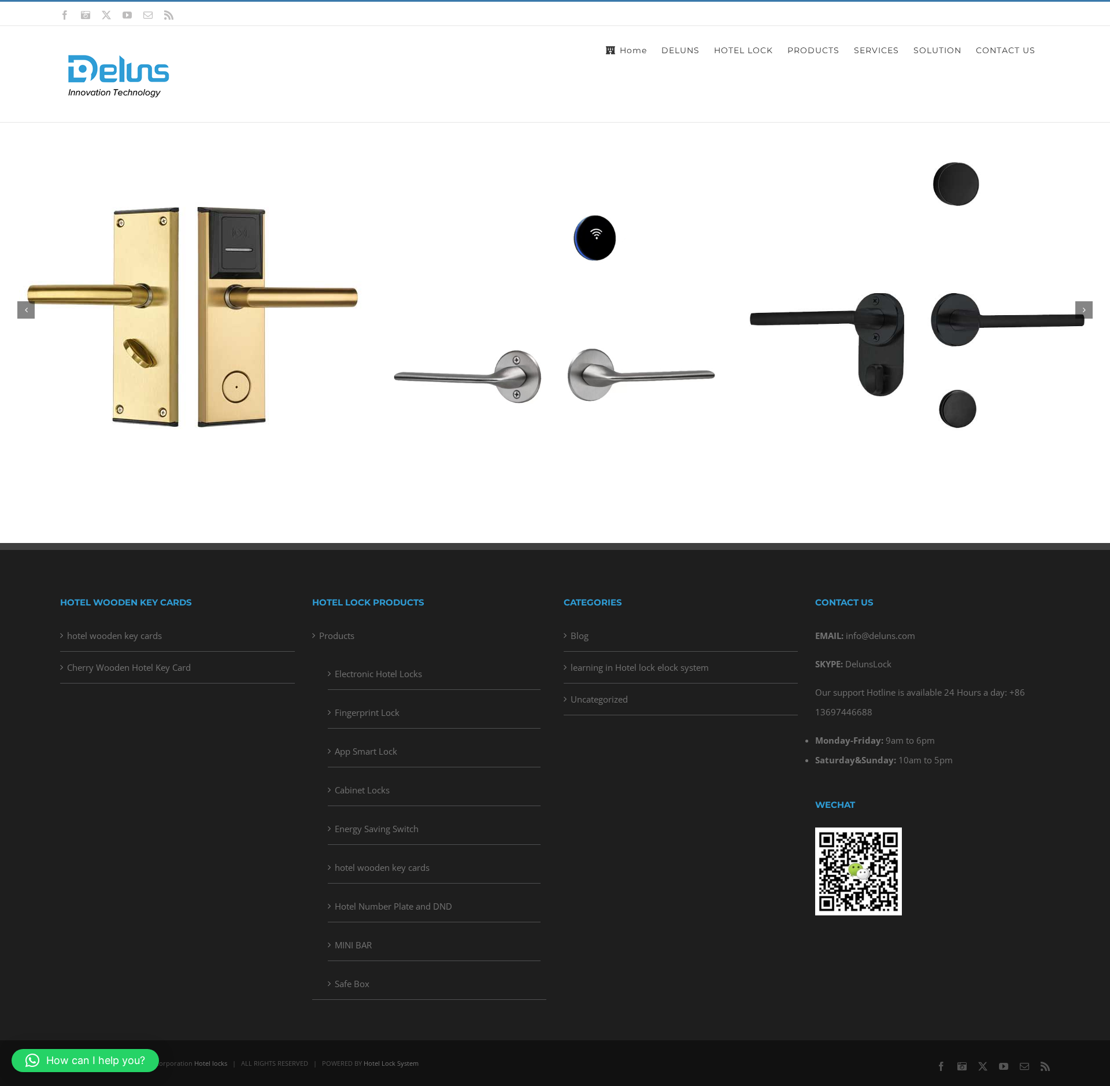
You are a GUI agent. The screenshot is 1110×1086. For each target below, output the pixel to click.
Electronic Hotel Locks (378, 673)
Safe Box (352, 983)
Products (336, 635)
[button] (26, 310)
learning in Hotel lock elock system (640, 667)
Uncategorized (599, 699)
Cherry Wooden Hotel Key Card (129, 667)
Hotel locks (210, 1063)
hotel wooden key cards (114, 635)
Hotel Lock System (391, 1063)
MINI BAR (353, 945)
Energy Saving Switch (377, 828)
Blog (580, 635)
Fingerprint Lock (367, 712)
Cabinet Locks (362, 790)
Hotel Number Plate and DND (393, 906)
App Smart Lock (366, 751)
